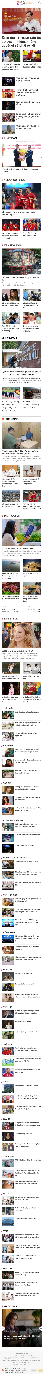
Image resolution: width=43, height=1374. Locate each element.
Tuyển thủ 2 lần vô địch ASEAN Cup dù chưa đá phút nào (27, 92)
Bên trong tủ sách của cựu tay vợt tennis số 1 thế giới (31, 328)
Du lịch (7, 1194)
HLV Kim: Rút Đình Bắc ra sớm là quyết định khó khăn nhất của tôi (11, 67)
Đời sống (8, 970)
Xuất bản (10, 138)
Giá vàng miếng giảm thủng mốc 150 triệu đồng (31, 599)
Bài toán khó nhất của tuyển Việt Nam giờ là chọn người (10, 235)
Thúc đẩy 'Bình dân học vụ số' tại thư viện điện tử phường (10, 328)
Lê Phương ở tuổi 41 (24, 1134)
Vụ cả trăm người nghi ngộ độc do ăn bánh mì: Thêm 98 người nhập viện (27, 1173)
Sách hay (8, 746)
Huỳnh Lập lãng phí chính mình (26, 1032)
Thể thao (8, 1044)
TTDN (5, 1231)
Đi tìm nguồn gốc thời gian (24, 845)
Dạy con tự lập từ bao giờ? (24, 984)
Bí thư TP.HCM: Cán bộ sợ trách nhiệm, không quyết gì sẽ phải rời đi (21, 41)
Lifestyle (11, 618)
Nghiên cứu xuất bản (15, 858)
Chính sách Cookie (13, 1372)
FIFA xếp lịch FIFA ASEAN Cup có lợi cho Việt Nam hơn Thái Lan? (32, 506)
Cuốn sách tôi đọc (13, 820)
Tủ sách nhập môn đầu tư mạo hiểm (18, 548)
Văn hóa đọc (13, 245)
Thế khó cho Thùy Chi (23, 1021)
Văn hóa (7, 1007)
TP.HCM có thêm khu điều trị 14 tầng (28, 1160)
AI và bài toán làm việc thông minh (27, 835)
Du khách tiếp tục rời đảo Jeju (25, 1218)
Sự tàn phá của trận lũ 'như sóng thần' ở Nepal (31, 405)
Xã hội (6, 1082)
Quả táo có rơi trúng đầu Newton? (27, 712)
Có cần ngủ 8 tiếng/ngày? (24, 973)
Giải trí (7, 1119)
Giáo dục (8, 1268)
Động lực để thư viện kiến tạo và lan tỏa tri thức (31, 305)
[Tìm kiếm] (39, 2)
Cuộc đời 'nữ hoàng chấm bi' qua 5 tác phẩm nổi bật (32, 699)
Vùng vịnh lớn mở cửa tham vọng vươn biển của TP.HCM (10, 576)
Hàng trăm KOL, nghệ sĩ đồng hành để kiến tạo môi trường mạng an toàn (27, 938)
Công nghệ (9, 932)
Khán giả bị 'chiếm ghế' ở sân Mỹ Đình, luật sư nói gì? (28, 116)
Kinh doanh (12, 516)
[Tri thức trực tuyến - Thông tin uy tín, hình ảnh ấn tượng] (25, 2)
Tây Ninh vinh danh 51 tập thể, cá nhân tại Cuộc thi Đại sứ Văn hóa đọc (27, 922)
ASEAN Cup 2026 (14, 180)
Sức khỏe (8, 1156)
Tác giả (7, 783)
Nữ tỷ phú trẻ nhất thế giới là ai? (18, 651)
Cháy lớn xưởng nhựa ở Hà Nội (26, 1085)
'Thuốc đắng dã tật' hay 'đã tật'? (26, 861)
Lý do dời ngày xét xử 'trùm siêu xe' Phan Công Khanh (31, 481)
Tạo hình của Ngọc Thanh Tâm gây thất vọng (10, 699)
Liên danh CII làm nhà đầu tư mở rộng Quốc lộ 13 (11, 506)
